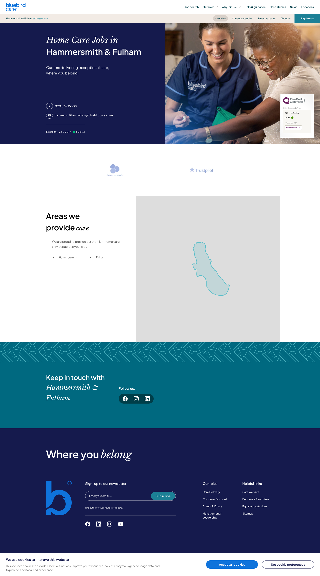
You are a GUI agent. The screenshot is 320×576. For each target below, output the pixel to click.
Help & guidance (255, 7)
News (293, 7)
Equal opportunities (254, 506)
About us (285, 18)
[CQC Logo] (294, 103)
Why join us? (229, 7)
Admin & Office (212, 506)
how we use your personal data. (108, 508)
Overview (220, 18)
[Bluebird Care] (16, 10)
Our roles (208, 7)
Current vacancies (242, 18)
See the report (291, 127)
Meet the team (266, 18)
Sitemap (247, 513)
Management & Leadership (212, 515)
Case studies (278, 7)
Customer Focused (215, 499)
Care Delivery (211, 492)
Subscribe (163, 496)
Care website (250, 492)
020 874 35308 (66, 106)
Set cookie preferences (288, 564)
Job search (192, 7)
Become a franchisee (255, 499)
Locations (307, 7)
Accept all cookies (232, 564)
